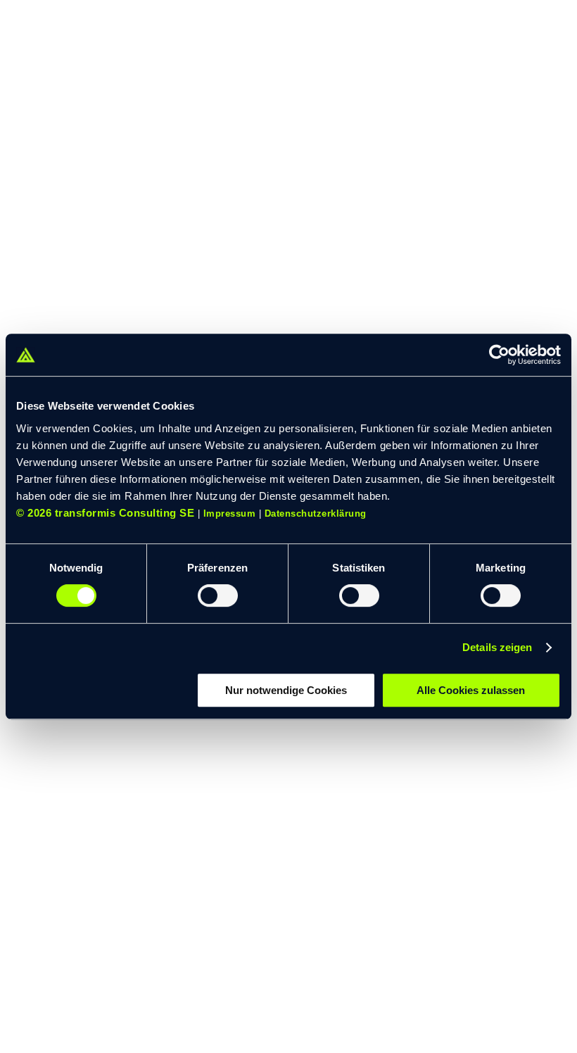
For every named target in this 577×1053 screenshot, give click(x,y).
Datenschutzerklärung (316, 513)
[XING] (84, 991)
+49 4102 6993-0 (77, 873)
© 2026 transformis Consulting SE (105, 513)
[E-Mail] (117, 991)
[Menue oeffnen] (540, 29)
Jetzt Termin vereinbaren (107, 944)
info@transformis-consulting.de (98, 899)
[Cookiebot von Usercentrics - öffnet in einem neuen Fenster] (499, 354)
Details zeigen (497, 647)
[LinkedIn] (53, 991)
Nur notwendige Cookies (286, 690)
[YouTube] (22, 991)
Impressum (229, 513)
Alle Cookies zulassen (471, 690)
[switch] (218, 595)
